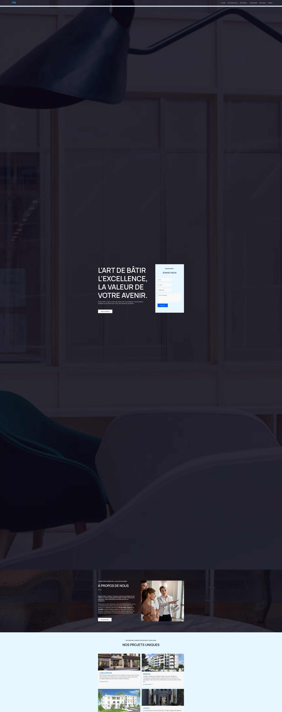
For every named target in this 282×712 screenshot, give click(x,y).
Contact (270, 3)
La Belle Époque (106, 673)
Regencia (146, 674)
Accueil (223, 3)
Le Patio (146, 708)
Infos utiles (263, 3)
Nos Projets (243, 3)
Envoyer (162, 305)
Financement (253, 3)
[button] (247, 2)
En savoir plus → (104, 681)
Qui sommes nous (232, 3)
